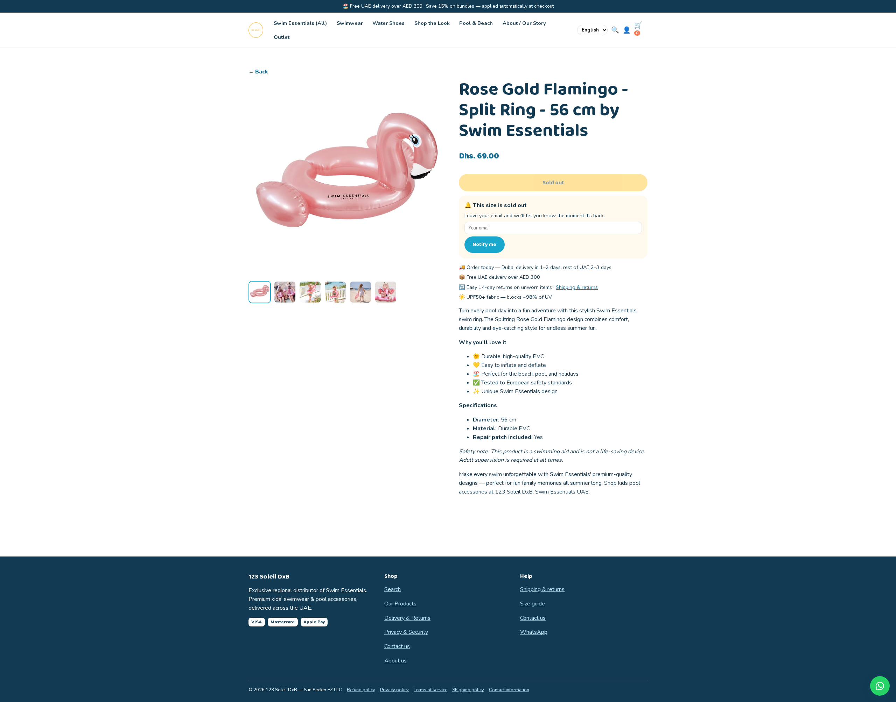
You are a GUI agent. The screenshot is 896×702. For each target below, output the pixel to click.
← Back (258, 71)
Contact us (397, 646)
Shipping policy (468, 690)
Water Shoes (388, 23)
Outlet (281, 37)
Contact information (509, 690)
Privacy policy (394, 690)
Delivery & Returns (407, 618)
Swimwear (350, 23)
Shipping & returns (577, 287)
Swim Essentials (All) (300, 23)
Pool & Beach (476, 23)
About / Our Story (524, 23)
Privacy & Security (406, 632)
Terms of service (430, 690)
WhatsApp (533, 632)
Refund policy (361, 690)
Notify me (484, 244)
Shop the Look (432, 23)
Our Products (400, 604)
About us (395, 661)
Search (392, 589)
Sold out (553, 182)
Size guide (532, 604)
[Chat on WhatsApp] (880, 686)
